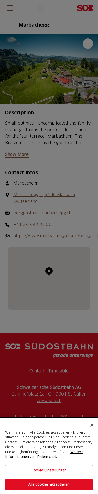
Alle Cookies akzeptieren (48, 484)
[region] (49, 456)
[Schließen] (91, 425)
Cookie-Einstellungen (49, 470)
